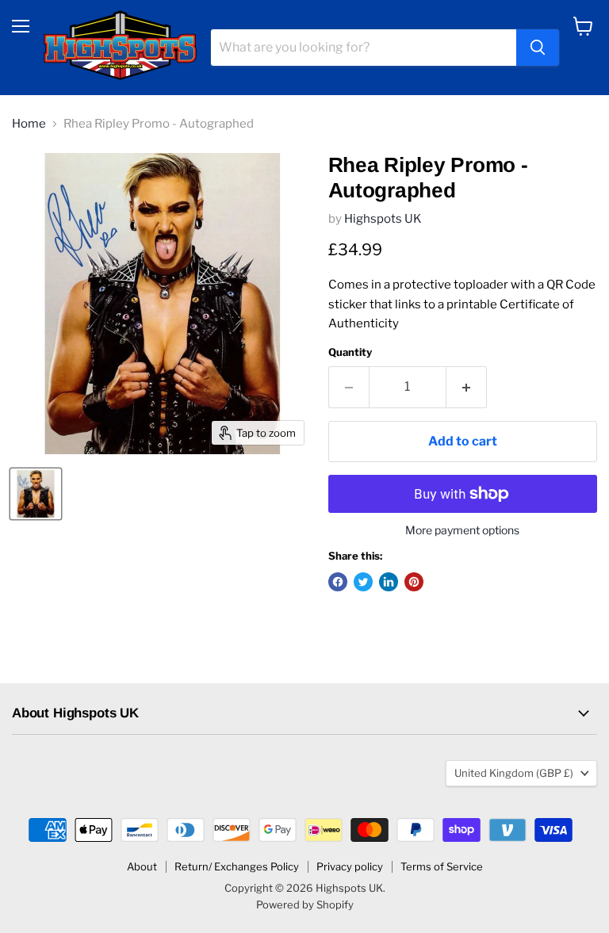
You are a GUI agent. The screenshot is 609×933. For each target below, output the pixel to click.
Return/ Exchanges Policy (236, 866)
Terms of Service (441, 866)
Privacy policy (349, 866)
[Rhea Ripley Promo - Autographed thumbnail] (35, 493)
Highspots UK (383, 219)
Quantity (350, 352)
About (142, 866)
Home (29, 124)
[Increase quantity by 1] (466, 386)
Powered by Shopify (305, 904)
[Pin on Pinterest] (413, 581)
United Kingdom (513, 773)
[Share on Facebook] (337, 581)
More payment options (462, 530)
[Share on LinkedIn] (388, 581)
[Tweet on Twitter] (363, 581)
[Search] (537, 47)
